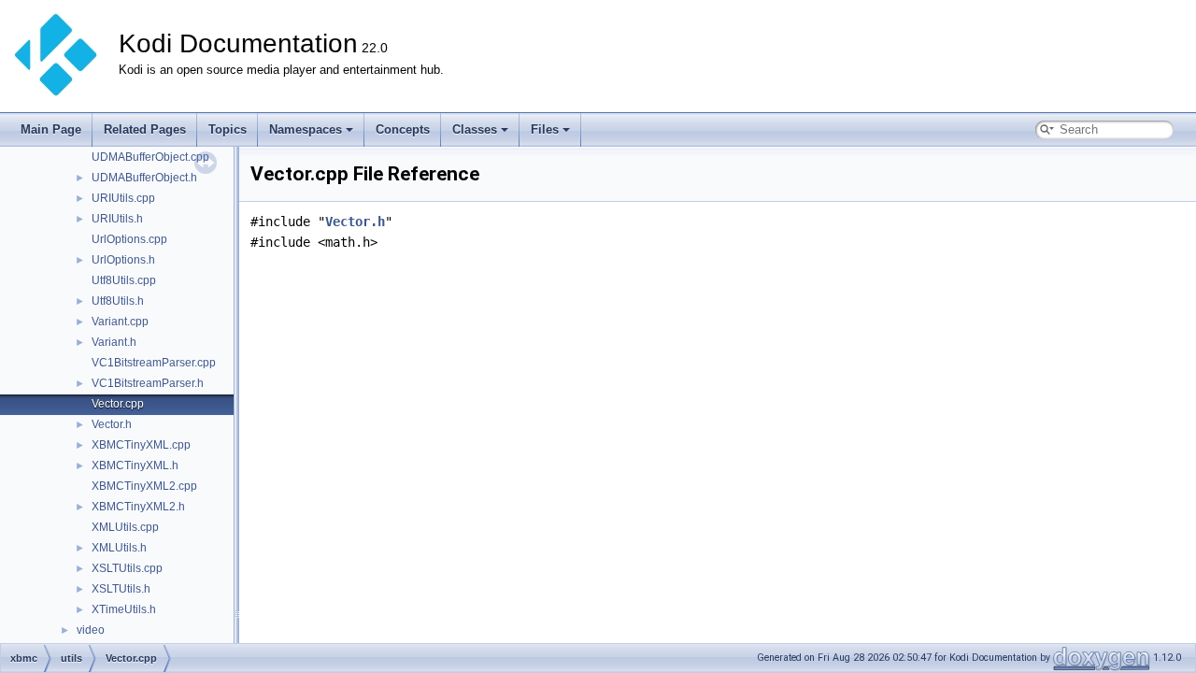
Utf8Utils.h (118, 301)
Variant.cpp (120, 321)
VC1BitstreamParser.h (148, 383)
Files (545, 129)
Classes (474, 129)
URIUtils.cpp (123, 198)
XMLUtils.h (119, 547)
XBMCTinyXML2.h (138, 506)
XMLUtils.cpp (125, 527)
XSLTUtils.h (121, 588)
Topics (227, 129)
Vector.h (112, 424)
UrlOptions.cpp (129, 239)
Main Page (51, 129)
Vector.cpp (118, 403)
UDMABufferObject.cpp (150, 157)
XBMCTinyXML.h (135, 465)
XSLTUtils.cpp (127, 568)
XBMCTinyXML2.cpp (144, 486)
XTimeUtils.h (124, 609)
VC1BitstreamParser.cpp (154, 362)
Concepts (403, 129)
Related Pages (145, 129)
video (91, 630)
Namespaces (305, 129)
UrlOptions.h (123, 259)
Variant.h (114, 342)
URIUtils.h (117, 218)
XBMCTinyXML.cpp (141, 444)
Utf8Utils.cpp (124, 280)
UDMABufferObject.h (144, 177)
